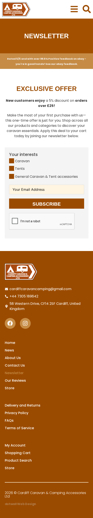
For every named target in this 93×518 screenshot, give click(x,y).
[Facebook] (10, 323)
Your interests (23, 154)
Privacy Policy (16, 412)
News (9, 350)
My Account (15, 445)
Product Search (18, 460)
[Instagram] (25, 323)
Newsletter (14, 372)
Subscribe (46, 204)
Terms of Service (19, 428)
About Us (13, 357)
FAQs (9, 420)
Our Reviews (15, 380)
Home (10, 342)
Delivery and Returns (22, 405)
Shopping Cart (17, 452)
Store (9, 388)
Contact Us (15, 365)
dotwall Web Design (20, 504)
